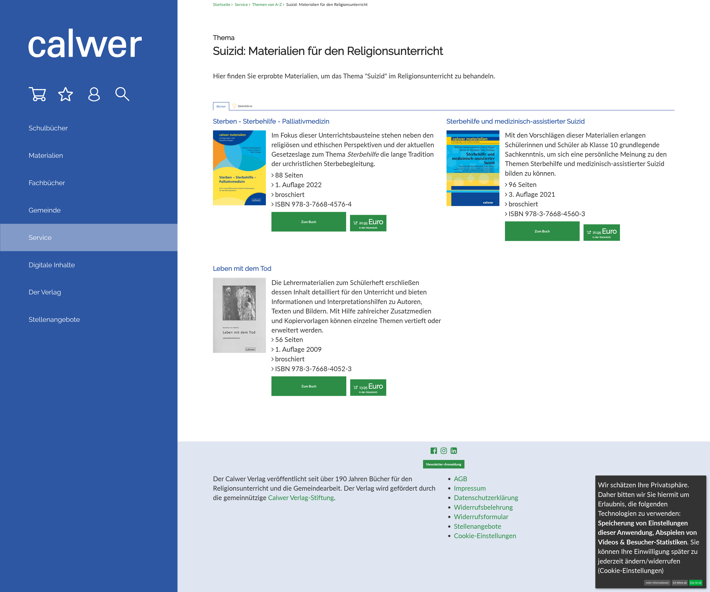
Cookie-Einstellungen (485, 536)
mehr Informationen (657, 582)
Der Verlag (45, 292)
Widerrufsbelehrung (483, 507)
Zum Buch (308, 222)
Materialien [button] (46, 155)
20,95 (371, 223)
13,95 (371, 388)
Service (241, 4)
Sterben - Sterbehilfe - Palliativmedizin (271, 121)
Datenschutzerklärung (486, 497)
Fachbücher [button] (47, 183)
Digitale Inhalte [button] (52, 265)
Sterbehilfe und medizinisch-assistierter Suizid (516, 121)
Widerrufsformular (481, 516)
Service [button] (40, 237)
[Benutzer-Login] (94, 96)
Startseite (221, 4)
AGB (460, 479)
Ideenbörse (245, 106)
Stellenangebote (54, 319)
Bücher (221, 106)
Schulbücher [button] (48, 128)
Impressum (470, 488)
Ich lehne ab (680, 582)
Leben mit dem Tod (242, 268)
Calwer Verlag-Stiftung (301, 497)
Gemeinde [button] (45, 210)
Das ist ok (695, 582)
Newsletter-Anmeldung (443, 464)
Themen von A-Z (267, 4)
